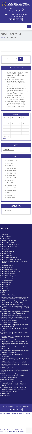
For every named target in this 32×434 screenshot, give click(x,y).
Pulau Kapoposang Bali (8, 276)
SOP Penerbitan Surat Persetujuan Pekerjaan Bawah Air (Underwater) (15, 351)
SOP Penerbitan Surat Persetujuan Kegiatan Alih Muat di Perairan (15, 337)
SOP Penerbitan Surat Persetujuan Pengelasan (12, 355)
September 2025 (12, 161)
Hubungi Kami (5, 238)
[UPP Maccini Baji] (16, 4)
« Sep (4, 138)
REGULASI (4, 288)
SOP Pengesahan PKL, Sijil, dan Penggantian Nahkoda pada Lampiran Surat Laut (15, 359)
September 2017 (12, 180)
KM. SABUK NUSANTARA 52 (10, 245)
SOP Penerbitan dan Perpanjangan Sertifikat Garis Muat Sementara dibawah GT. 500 (15, 298)
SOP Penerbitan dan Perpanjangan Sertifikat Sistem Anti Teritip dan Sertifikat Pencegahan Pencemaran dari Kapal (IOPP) (15, 318)
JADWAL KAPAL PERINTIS (9, 240)
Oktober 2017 (11, 178)
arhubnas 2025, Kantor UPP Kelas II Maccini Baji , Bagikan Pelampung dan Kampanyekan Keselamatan (17, 74)
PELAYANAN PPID (6, 253)
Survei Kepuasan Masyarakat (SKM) (12, 382)
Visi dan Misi (5, 394)
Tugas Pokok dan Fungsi (9, 391)
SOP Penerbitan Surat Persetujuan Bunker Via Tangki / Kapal (14, 333)
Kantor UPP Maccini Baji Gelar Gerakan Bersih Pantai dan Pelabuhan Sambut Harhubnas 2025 (16, 82)
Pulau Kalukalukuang (8, 274)
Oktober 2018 (11, 173)
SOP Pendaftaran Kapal (8, 295)
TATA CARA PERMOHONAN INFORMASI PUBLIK (13, 385)
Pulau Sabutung (6, 282)
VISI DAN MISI (5, 396)
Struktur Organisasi (7, 380)
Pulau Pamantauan (7, 280)
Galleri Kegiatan (6, 236)
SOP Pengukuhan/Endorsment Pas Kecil (13, 362)
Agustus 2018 (11, 175)
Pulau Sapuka (5, 284)
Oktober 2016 (11, 185)
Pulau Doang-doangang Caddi (10, 271)
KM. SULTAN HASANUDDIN (10, 247)
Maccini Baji (5, 249)
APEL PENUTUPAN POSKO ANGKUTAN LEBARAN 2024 (15, 98)
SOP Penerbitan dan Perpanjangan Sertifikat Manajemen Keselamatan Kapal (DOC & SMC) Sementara (15, 307)
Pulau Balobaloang (7, 267)
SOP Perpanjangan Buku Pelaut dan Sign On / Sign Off (15, 371)
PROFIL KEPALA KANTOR (9, 257)
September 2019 (12, 168)
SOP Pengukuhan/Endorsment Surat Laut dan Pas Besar (15, 365)
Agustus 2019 (11, 170)
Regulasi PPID (5, 291)
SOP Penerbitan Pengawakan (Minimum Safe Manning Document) (15, 325)
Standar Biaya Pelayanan (9, 377)
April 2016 (10, 193)
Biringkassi (4, 234)
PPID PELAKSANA (6, 255)
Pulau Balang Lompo (7, 265)
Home (3, 37)
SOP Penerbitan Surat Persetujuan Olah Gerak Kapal (13, 347)
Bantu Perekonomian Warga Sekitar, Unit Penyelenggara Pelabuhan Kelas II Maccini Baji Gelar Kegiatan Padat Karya (16, 104)
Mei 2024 (10, 163)
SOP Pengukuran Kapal (8, 368)
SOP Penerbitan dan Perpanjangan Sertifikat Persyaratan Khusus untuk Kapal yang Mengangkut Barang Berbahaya (15, 313)
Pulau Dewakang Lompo (9, 269)
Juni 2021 (10, 165)
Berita (9, 210)
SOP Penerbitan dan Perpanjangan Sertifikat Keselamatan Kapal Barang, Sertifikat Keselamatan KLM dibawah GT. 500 (15, 302)
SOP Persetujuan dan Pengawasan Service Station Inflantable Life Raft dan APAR (14, 374)
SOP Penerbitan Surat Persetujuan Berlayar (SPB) (14, 329)
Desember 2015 (12, 197)
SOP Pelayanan (6, 293)
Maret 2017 (10, 183)
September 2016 (12, 188)
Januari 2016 (11, 195)
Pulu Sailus (4, 286)
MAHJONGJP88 (11, 431)
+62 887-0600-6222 (17, 17)
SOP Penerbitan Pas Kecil (9, 322)
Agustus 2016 (11, 190)
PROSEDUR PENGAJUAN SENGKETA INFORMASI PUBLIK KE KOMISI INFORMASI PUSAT (14, 261)
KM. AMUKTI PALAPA (7, 242)
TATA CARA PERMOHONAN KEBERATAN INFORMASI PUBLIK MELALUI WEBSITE (13, 388)
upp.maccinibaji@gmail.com (17, 14)
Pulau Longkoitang (7, 278)
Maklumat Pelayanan (7, 251)
